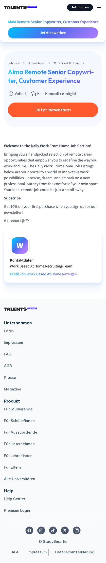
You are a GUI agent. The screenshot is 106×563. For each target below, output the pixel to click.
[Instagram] (41, 530)
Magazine (12, 389)
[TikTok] (53, 530)
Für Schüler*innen (19, 420)
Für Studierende (18, 409)
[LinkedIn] (77, 530)
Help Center (14, 498)
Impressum (13, 342)
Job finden (80, 7)
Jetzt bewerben (53, 32)
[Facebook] (29, 530)
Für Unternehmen (19, 443)
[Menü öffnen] (99, 7)
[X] (65, 530)
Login (9, 331)
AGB (8, 365)
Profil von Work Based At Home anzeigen (43, 274)
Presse (10, 377)
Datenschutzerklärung (74, 552)
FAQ (7, 354)
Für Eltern (12, 467)
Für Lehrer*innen (18, 455)
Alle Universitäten (19, 478)
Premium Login (17, 510)
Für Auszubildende (20, 432)
